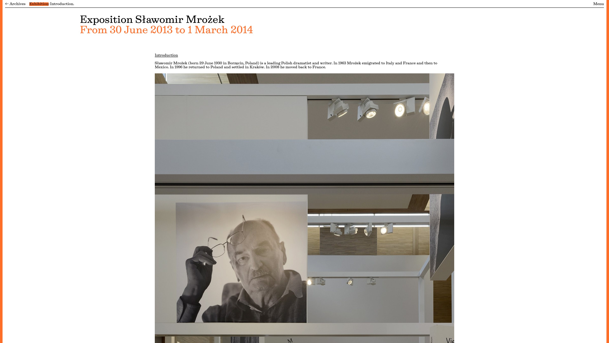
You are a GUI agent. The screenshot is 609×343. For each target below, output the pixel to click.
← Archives (15, 4)
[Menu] (1, 171)
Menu (598, 4)
